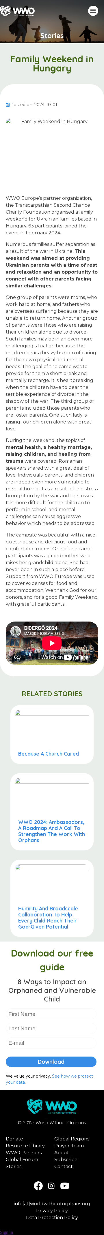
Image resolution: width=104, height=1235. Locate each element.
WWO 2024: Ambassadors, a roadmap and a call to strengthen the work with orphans (51, 831)
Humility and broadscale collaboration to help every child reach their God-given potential (48, 917)
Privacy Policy (52, 1210)
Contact (63, 1166)
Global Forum (22, 1159)
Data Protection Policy (52, 1217)
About (61, 1152)
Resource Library (25, 1146)
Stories (52, 35)
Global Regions (71, 1139)
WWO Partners (24, 1152)
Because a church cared (48, 753)
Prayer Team (69, 1146)
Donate (14, 1139)
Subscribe (65, 1159)
